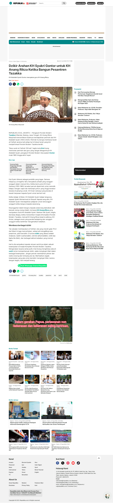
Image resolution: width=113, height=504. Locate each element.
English (37, 472)
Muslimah (40, 42)
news (54, 37)
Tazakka (12, 135)
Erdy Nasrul (15, 80)
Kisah (23, 42)
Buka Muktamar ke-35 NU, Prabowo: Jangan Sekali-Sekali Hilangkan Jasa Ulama (90, 136)
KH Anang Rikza (43, 210)
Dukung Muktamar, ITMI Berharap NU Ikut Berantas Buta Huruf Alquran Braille (90, 129)
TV (95, 37)
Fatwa (28, 42)
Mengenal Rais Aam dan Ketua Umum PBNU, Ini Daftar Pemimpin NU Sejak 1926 (89, 101)
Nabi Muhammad (15, 42)
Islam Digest (17, 61)
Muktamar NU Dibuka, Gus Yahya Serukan (89, 114)
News (10, 467)
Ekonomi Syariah (23, 37)
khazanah (41, 37)
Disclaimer (12, 485)
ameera (12, 37)
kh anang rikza (32, 275)
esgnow (82, 37)
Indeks (101, 37)
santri (11, 251)
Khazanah (11, 465)
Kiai (42, 148)
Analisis (24, 467)
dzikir (37, 233)
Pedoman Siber (39, 483)
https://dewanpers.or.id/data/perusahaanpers (23, 494)
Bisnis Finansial (72, 37)
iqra (48, 37)
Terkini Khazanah (79, 179)
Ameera (11, 462)
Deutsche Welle (80, 3)
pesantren (48, 275)
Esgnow (11, 472)
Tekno (23, 470)
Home (10, 61)
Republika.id (91, 3)
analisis (61, 37)
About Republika (13, 483)
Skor (36, 462)
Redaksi (24, 483)
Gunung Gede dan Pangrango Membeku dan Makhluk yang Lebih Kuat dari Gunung (48, 167)
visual (89, 37)
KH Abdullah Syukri (14, 275)
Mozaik (33, 42)
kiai (55, 275)
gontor (24, 275)
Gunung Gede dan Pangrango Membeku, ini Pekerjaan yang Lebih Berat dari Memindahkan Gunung (32, 168)
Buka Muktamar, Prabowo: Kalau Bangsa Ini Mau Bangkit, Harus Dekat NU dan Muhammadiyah (90, 121)
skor (33, 37)
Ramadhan (25, 474)
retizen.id (100, 3)
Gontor (52, 153)
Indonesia (23, 61)
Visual (23, 472)
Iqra (23, 465)
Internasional (12, 470)
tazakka (41, 275)
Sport (36, 467)
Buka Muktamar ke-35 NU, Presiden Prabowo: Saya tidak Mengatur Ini (90, 108)
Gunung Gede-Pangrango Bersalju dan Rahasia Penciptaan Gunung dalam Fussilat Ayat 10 (16, 168)
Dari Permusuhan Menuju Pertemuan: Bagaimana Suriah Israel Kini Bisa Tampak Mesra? (90, 94)
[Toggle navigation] (11, 3)
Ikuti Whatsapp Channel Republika (33, 266)
